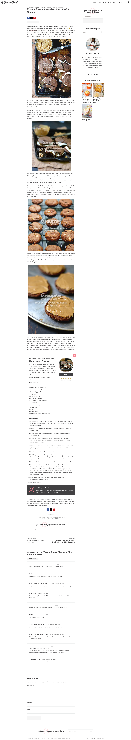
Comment (30, 685)
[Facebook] (119, 2)
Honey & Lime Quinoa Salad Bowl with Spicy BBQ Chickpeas (63, 540)
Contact (44, 738)
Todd (30, 573)
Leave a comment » (55, 518)
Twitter (29, 505)
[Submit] (102, 32)
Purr (102, 738)
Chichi (31, 614)
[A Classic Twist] (10, 2)
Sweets (38, 7)
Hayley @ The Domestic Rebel (38, 583)
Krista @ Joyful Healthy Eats (39, 634)
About (115, 2)
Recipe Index (102, 2)
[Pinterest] (123, 2)
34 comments (45, 518)
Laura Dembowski (35, 659)
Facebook (35, 505)
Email (29, 709)
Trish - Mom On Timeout (37, 624)
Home (94, 2)
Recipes (33, 7)
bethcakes (33, 30)
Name (29, 702)
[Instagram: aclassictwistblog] (32, 490)
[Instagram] (121, 2)
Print (66, 374)
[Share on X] (31, 18)
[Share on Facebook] (28, 18)
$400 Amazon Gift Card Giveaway (35, 540)
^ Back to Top (30, 738)
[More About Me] (93, 44)
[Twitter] (125, 2)
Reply (63, 583)
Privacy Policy (57, 738)
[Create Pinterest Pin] (74, 355)
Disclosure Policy (66, 738)
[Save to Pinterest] (34, 18)
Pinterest (44, 505)
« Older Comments (51, 673)
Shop (109, 2)
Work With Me (50, 738)
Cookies (43, 7)
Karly (31, 593)
